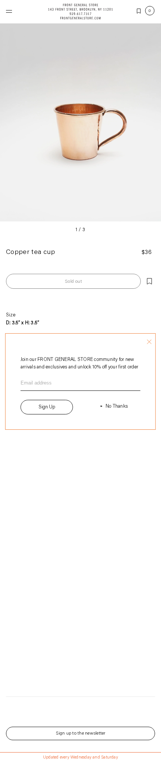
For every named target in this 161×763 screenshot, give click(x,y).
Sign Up (47, 407)
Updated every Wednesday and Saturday (80, 758)
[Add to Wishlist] (149, 281)
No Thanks (117, 406)
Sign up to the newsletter (81, 733)
